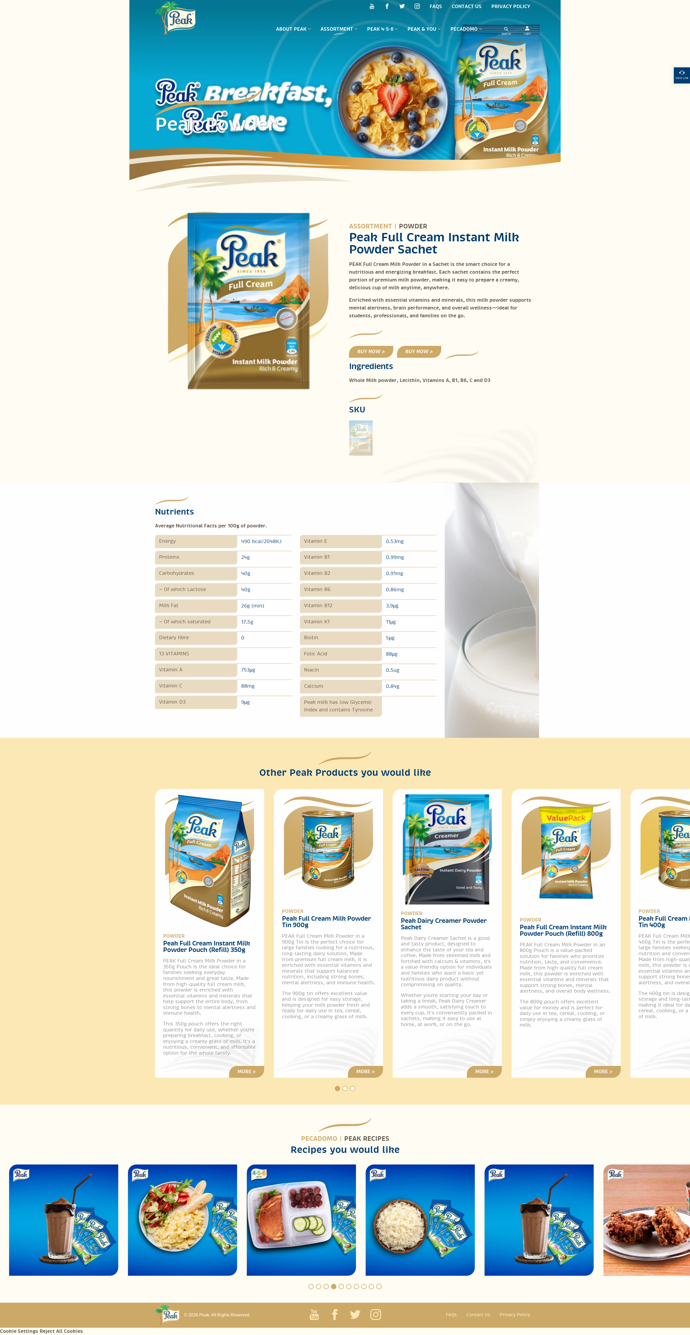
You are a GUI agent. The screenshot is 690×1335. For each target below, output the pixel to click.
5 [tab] (341, 1286)
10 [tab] (379, 1286)
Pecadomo (464, 29)
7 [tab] (356, 1286)
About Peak (291, 29)
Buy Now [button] (369, 351)
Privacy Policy (510, 6)
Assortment (336, 29)
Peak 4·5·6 (380, 29)
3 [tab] (352, 1088)
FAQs (436, 6)
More (244, 1071)
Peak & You (422, 29)
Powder (413, 226)
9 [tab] (371, 1286)
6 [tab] (348, 1286)
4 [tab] (333, 1286)
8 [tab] (364, 1286)
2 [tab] (345, 1088)
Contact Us (467, 6)
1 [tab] (337, 1088)
